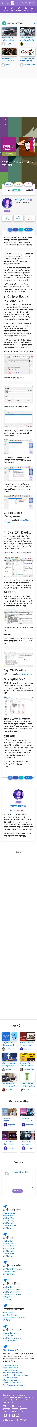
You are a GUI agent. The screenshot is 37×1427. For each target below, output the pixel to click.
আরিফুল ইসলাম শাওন (29, 64)
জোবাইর (7, 64)
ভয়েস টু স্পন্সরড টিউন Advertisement (15, 1375)
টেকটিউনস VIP (8, 1336)
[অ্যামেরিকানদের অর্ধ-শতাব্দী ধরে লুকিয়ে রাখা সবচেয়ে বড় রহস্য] (9, 31)
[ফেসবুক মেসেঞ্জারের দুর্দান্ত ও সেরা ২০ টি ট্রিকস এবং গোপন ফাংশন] (9, 1036)
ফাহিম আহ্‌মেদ (27, 44)
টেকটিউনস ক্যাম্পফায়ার (10, 1341)
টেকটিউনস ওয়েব (6, 1410)
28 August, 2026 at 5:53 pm (20, 1172)
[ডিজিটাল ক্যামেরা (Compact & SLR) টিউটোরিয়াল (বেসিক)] (9, 51)
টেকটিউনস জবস (8, 1228)
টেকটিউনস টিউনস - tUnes (11, 1287)
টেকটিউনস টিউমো (8, 1274)
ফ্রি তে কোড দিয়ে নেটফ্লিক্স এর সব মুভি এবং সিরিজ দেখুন (26, 1065)
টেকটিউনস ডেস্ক (8, 1216)
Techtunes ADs (11, 1350)
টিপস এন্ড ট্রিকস (16, 190)
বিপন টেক (26, 1090)
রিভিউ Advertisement (10, 1378)
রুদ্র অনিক (8, 1069)
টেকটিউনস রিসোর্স (8, 1251)
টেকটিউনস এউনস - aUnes (11, 1292)
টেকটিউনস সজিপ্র (8, 1254)
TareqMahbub (9, 44)
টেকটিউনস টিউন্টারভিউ (10, 1333)
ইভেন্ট (26, 11)
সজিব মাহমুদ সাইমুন (29, 1069)
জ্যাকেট (5, 11)
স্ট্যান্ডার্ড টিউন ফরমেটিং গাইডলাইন (14, 1318)
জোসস (29, 229)
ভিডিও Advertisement (10, 1368)
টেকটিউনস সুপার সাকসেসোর (12, 1338)
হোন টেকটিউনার (8, 1244)
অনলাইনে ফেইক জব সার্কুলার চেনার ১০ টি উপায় (8, 1086)
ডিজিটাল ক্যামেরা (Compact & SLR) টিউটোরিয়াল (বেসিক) (8, 60)
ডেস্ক (12, 11)
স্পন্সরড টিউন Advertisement (12, 1373)
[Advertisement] (18, 97)
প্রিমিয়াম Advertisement (11, 1380)
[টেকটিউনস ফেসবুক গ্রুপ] (9, 1416)
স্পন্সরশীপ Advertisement (11, 1383)
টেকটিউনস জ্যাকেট (9, 1213)
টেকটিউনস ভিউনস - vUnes (11, 1290)
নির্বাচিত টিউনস (7, 1297)
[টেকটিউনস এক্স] (13, 1416)
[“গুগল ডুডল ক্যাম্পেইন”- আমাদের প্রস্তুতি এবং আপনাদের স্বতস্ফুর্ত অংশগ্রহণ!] (27, 52)
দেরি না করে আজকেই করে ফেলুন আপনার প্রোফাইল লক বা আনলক (9, 1065)
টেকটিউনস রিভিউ (8, 1218)
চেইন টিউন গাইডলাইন (10, 1315)
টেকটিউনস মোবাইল (15, 1410)
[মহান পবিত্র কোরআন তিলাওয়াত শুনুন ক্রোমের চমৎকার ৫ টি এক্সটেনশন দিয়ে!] (9, 1112)
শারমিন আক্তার (9, 1090)
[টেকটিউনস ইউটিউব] (17, 1416)
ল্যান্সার (18, 11)
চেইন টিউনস (7, 1300)
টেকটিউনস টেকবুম (9, 1221)
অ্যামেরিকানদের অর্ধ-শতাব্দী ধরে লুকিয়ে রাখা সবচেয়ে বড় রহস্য (9, 40)
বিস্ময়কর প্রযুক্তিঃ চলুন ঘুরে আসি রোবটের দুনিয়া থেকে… (27, 40)
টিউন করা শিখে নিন (8, 1249)
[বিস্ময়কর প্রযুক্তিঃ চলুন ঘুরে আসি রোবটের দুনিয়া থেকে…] (27, 31)
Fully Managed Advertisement (14, 1385)
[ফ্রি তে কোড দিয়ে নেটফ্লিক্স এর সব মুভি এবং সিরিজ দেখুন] (27, 1057)
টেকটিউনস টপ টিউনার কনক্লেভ (12, 1269)
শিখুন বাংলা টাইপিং (9, 1246)
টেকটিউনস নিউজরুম (9, 1226)
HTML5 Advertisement (11, 1370)
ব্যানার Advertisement (10, 1365)
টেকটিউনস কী (7, 1241)
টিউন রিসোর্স (7, 1320)
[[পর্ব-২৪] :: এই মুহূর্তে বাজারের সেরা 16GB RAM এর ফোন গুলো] (27, 1135)
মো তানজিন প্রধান (10, 1049)
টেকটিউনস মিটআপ (9, 1272)
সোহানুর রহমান (22, 199)
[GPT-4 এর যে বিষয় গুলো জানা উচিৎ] (9, 1135)
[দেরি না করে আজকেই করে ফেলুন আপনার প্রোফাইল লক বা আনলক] (9, 1057)
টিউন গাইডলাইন (8, 1313)
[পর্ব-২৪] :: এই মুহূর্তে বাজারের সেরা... (26, 1144)
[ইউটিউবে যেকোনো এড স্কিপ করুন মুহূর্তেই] (27, 1036)
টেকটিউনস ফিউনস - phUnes (12, 1295)
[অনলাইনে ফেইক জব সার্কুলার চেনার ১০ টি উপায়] (9, 1077)
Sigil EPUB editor (25, 674)
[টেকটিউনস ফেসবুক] (5, 1416)
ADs (32, 11)
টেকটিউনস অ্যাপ (23, 1410)
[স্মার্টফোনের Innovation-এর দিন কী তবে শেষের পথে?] (27, 1112)
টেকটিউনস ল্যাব (8, 1223)
